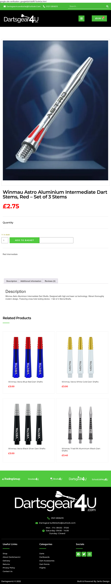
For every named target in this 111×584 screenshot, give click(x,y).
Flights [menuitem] (42, 568)
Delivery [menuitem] (6, 561)
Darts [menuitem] (41, 553)
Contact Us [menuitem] (7, 571)
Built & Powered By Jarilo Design (93, 581)
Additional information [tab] (30, 281)
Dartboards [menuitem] (44, 557)
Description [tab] (11, 281)
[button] (81, 18)
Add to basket (24, 240)
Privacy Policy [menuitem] (9, 568)
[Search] (107, 6)
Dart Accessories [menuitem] (46, 561)
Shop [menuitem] (5, 553)
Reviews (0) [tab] (50, 281)
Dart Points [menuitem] (44, 564)
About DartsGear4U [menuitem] (11, 557)
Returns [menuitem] (6, 564)
